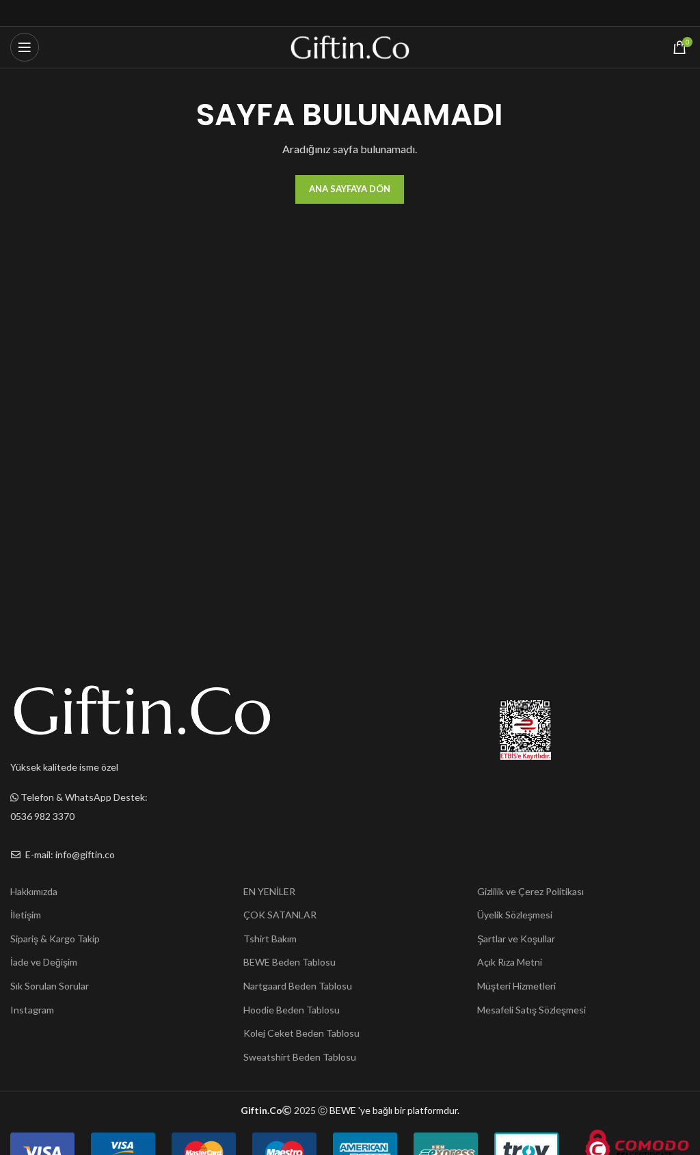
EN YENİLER (269, 891)
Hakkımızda (33, 891)
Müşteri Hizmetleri (516, 986)
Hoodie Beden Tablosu (291, 1009)
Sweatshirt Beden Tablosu (299, 1057)
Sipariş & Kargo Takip (55, 938)
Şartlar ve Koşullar (516, 938)
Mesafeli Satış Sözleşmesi (531, 1009)
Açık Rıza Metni (509, 962)
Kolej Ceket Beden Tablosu (301, 1033)
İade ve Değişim (43, 962)
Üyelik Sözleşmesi (514, 914)
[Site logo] (350, 46)
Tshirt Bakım (270, 938)
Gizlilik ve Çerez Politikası (530, 891)
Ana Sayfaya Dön (349, 188)
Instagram (32, 1009)
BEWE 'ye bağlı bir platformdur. (394, 1110)
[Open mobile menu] (24, 47)
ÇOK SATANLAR (280, 914)
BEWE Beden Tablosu (289, 962)
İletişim (25, 914)
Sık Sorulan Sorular (49, 986)
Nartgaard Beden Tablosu (297, 986)
